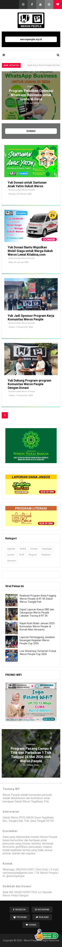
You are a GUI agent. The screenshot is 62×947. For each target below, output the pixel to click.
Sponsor (11, 560)
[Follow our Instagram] (23, 4)
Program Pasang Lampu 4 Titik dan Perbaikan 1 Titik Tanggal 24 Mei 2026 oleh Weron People (31, 754)
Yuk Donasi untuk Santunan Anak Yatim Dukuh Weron (27, 184)
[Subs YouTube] (40, 4)
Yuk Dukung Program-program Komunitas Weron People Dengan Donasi (29, 384)
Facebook (20, 909)
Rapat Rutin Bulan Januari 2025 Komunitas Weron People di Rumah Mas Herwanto (37, 626)
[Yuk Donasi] (57, 4)
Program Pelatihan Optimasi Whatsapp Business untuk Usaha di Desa (31, 95)
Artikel (23, 548)
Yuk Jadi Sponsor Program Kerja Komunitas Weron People (31, 317)
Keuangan (47, 548)
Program (31, 86)
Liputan (11, 554)
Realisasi (46, 554)
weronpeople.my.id (31, 39)
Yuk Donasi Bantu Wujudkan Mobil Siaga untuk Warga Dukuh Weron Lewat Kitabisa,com (30, 250)
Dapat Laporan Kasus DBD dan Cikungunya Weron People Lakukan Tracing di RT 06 (37, 612)
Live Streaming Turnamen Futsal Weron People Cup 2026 (38, 652)
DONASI (31, 131)
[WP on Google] (49, 4)
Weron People (31, 940)
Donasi (34, 548)
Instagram (43, 909)
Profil (21, 554)
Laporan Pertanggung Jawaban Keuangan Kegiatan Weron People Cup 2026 (37, 640)
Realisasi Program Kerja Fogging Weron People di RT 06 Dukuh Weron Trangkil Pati (38, 598)
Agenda (11, 548)
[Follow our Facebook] (32, 4)
